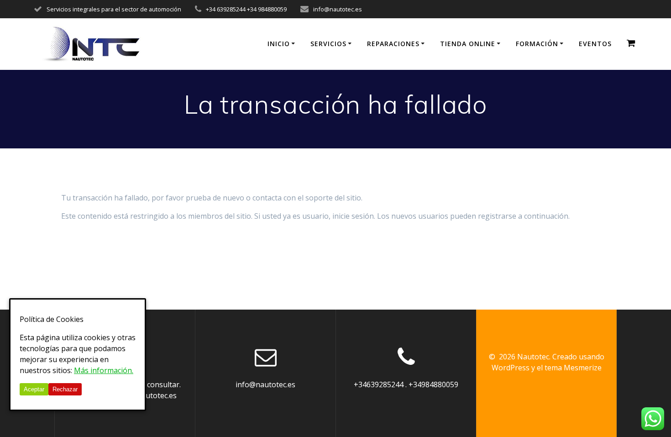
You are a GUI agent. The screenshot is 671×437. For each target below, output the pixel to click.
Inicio (278, 43)
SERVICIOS (328, 43)
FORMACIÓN (537, 43)
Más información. (103, 370)
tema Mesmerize (573, 368)
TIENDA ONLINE (467, 43)
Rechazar (65, 389)
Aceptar (34, 389)
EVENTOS (595, 43)
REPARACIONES (393, 43)
